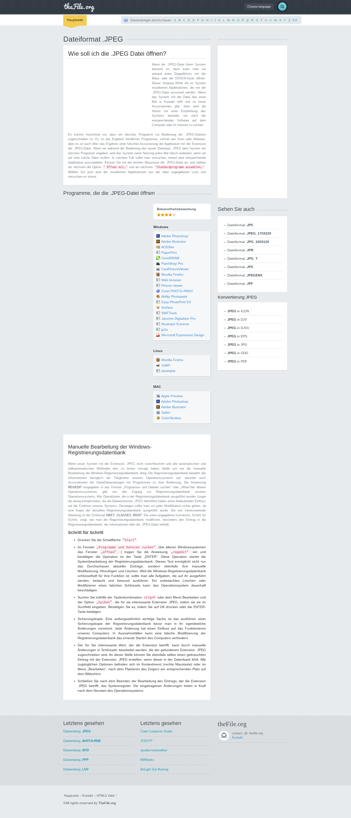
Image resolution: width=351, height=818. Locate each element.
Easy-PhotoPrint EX (176, 302)
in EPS (237, 336)
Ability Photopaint (174, 296)
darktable (168, 371)
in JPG (237, 344)
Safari (165, 412)
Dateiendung (77, 731)
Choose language (259, 6)
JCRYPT (146, 741)
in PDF (237, 361)
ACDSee (167, 247)
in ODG (237, 353)
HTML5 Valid (105, 795)
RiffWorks (147, 760)
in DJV (237, 319)
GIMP (165, 366)
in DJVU (238, 328)
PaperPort (169, 252)
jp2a (164, 329)
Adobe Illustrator (173, 241)
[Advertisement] (108, 95)
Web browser (171, 280)
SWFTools (169, 313)
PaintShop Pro (172, 263)
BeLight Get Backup (154, 769)
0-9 (295, 20)
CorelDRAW (170, 258)
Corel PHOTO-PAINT (177, 291)
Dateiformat (240, 225)
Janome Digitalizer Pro (178, 318)
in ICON (238, 311)
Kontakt (237, 737)
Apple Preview (172, 396)
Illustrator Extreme (175, 324)
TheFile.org (107, 803)
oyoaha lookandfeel (153, 750)
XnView (167, 307)
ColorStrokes (171, 418)
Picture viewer (172, 285)
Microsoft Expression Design (182, 335)
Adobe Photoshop (174, 236)
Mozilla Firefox (172, 274)
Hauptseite (75, 20)
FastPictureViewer (175, 269)
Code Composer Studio (156, 731)
